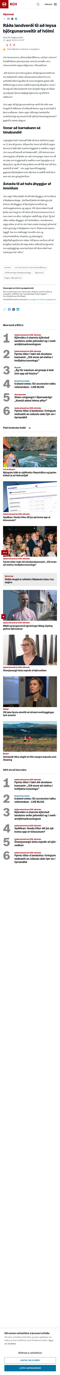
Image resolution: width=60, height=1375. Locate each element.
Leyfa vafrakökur (30, 1368)
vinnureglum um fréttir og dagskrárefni (41, 299)
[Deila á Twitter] (12, 19)
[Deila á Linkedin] (16, 19)
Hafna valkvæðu (30, 1360)
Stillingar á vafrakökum (30, 1353)
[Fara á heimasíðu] (11, 4)
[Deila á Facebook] (8, 19)
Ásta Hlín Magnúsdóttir (13, 38)
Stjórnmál (8, 14)
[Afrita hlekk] (4, 19)
